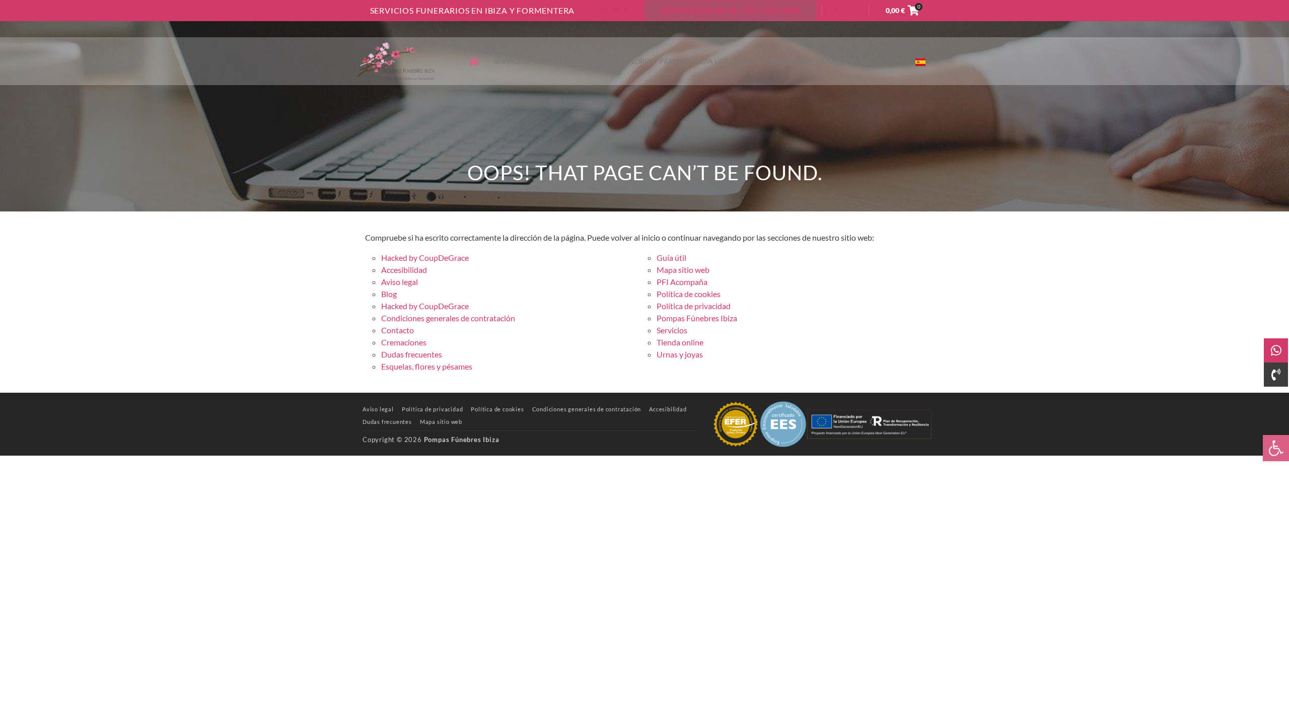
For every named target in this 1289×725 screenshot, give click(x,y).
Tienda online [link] (843, 61)
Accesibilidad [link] (404, 269)
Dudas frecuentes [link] (411, 354)
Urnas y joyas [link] (680, 354)
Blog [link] (743, 61)
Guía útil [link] (712, 61)
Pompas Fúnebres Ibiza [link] (697, 318)
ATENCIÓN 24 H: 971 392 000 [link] (730, 10)
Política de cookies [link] (689, 294)
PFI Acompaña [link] (784, 61)
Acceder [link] (845, 11)
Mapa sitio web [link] (683, 269)
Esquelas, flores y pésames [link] (640, 61)
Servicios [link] (511, 61)
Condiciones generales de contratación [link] (448, 318)
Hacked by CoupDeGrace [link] (425, 257)
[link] (1276, 448)
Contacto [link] (615, 11)
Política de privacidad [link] (694, 306)
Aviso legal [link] (399, 281)
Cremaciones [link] (559, 61)
